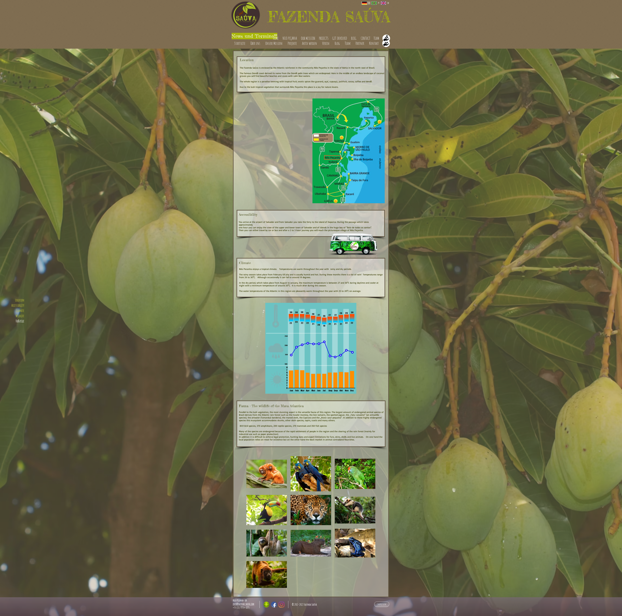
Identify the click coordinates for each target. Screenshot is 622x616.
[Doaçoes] (386, 43)
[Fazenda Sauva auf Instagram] (281, 604)
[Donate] (386, 38)
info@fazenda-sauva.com (243, 604)
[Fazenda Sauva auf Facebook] (274, 604)
